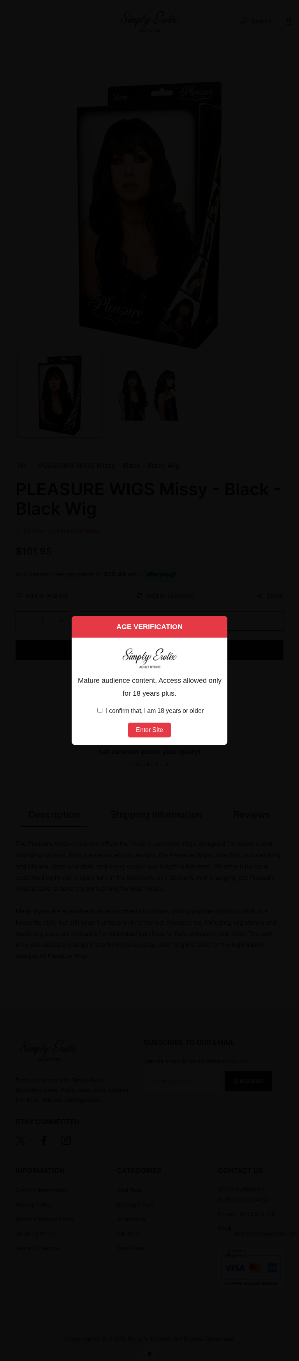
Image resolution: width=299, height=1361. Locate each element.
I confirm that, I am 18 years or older (154, 710)
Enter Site (149, 730)
